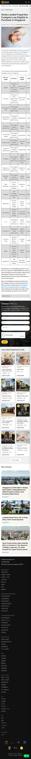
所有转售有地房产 (5, 617)
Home (2, 9)
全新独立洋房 (4, 608)
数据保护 (20, 755)
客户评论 (3, 706)
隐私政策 (15, 755)
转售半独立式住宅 (5, 625)
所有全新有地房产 (5, 596)
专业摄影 (3, 684)
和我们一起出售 (5, 677)
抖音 (2, 718)
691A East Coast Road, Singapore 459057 (12, 564)
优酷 (2, 720)
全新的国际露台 (5, 598)
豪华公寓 (3, 582)
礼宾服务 (3, 692)
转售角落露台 (4, 622)
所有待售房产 (4, 572)
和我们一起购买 (5, 679)
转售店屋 (3, 632)
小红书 (3, 727)
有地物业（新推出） (6, 574)
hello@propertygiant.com (8, 559)
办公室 (3, 703)
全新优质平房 (4, 611)
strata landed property (22, 50)
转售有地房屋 (15, 6)
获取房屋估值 (4, 682)
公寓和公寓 (4, 579)
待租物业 (3, 589)
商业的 (3, 584)
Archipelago (5, 231)
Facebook (4, 725)
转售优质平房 (4, 630)
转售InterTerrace (5, 620)
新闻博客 (3, 660)
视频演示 (3, 663)
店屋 (2, 587)
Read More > (5, 497)
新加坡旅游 (4, 670)
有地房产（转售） (5, 577)
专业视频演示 (4, 687)
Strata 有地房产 (5, 649)
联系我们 (3, 711)
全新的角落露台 (5, 601)
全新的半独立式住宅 (6, 603)
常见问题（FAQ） (5, 708)
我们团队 (3, 701)
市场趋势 (3, 658)
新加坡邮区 (4, 668)
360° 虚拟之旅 (5, 689)
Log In (3, 734)
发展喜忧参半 (4, 646)
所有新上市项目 (5, 639)
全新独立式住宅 (5, 606)
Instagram (3, 722)
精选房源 (3, 6)
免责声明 (11, 755)
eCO (6, 222)
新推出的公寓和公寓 (6, 641)
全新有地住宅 (9, 6)
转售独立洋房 (4, 627)
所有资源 (3, 656)
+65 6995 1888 (5, 562)
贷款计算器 (4, 665)
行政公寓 (3, 644)
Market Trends (9, 9)
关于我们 (3, 699)
